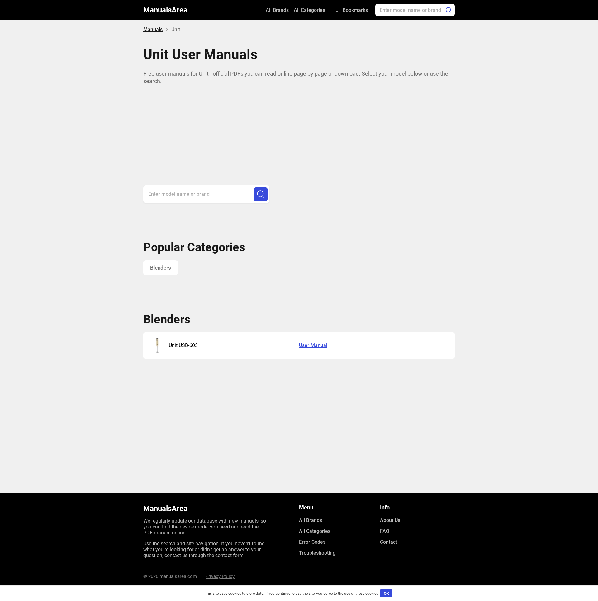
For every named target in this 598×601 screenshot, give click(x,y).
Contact (388, 542)
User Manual (313, 345)
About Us (390, 520)
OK (386, 593)
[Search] (448, 10)
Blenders (160, 268)
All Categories (309, 10)
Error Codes (312, 542)
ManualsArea (165, 10)
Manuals (153, 29)
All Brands (277, 10)
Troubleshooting (317, 553)
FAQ (384, 531)
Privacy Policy (220, 576)
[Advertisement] (299, 129)
